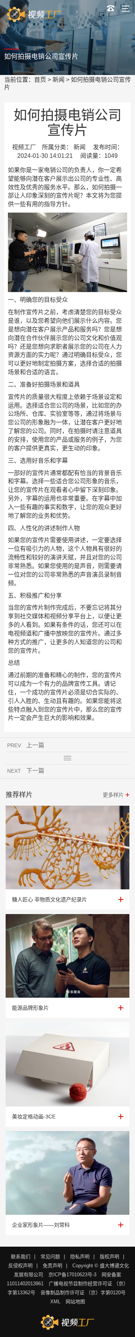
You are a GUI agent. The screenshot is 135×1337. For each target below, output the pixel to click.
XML (55, 1301)
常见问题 (50, 1256)
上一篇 (35, 745)
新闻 (58, 79)
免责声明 (52, 1265)
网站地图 (75, 1301)
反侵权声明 (20, 1265)
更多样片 (113, 795)
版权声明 (109, 1256)
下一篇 (35, 770)
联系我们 (20, 1256)
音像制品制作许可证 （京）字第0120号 (83, 1292)
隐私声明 (80, 1256)
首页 (40, 79)
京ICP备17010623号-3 (72, 1274)
